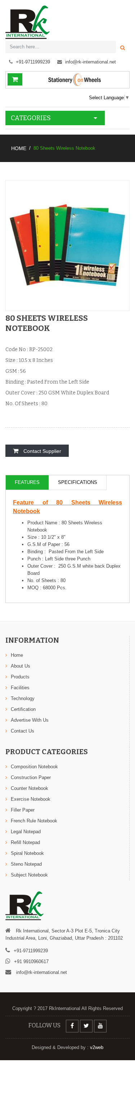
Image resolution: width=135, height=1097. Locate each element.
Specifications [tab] (77, 482)
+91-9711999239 (33, 62)
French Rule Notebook (34, 820)
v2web (96, 1047)
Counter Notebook (29, 788)
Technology (23, 698)
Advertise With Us (30, 720)
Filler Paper (23, 810)
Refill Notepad (25, 842)
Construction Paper (31, 777)
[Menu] (126, 115)
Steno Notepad (26, 864)
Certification (23, 709)
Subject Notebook (29, 875)
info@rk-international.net (90, 62)
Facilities (20, 687)
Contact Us (22, 731)
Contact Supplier (41, 451)
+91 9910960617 (31, 961)
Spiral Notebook (27, 853)
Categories (31, 118)
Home (18, 148)
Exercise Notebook (30, 799)
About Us (20, 666)
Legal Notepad (26, 831)
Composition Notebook (34, 766)
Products (20, 676)
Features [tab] (27, 482)
